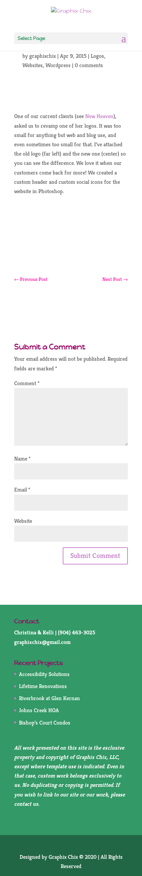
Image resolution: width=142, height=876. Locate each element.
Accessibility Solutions (44, 674)
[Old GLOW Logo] (71, 221)
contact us (26, 804)
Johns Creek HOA (39, 710)
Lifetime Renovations (43, 686)
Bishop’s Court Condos (44, 722)
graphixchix (42, 56)
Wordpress (58, 65)
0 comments (89, 65)
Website (23, 521)
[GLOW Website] (71, 253)
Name (22, 458)
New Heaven (99, 116)
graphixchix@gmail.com (42, 642)
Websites (32, 65)
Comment (27, 383)
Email (22, 489)
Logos (97, 56)
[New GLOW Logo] (71, 237)
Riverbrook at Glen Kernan (49, 698)
